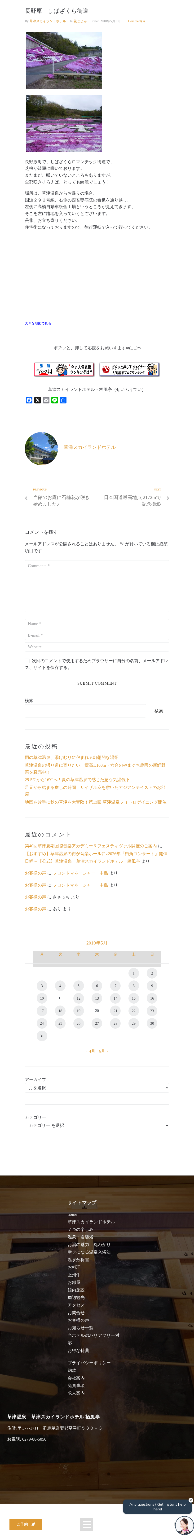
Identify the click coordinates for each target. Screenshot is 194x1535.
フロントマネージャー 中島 (80, 873)
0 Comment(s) (135, 21)
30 (152, 1023)
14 (115, 998)
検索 (29, 700)
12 (78, 998)
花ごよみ (80, 21)
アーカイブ (35, 1079)
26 (78, 1023)
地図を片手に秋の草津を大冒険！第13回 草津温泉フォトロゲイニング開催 (96, 802)
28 (115, 1023)
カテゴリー (35, 1117)
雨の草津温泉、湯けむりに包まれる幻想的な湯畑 (72, 757)
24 (42, 1023)
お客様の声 (35, 873)
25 (60, 1023)
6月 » (104, 1051)
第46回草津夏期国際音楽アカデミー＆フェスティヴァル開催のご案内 (91, 846)
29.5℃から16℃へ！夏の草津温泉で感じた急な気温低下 (77, 779)
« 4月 (90, 1051)
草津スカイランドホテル (48, 21)
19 (78, 1011)
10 (42, 998)
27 (97, 1023)
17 (42, 1011)
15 (134, 998)
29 (134, 1023)
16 (152, 998)
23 (152, 1011)
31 (42, 1036)
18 (60, 1011)
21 (115, 1011)
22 (134, 1011)
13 (97, 998)
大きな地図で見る (38, 323)
